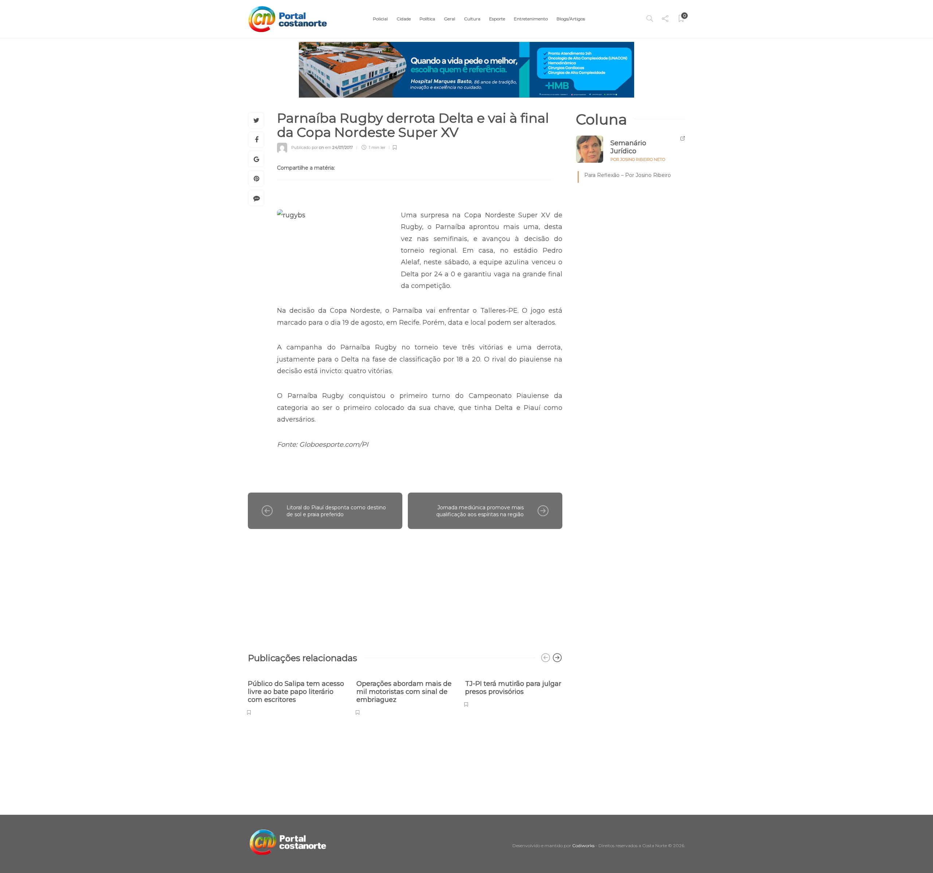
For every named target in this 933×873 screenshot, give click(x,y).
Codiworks (583, 845)
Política (427, 18)
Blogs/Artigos (571, 18)
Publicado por (307, 147)
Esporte (497, 18)
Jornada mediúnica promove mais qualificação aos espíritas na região (480, 511)
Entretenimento (531, 18)
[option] (296, 693)
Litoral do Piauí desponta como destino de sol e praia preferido (336, 511)
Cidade (404, 18)
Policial (380, 18)
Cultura (472, 18)
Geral (449, 18)
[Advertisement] (405, 587)
